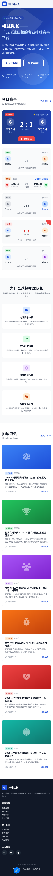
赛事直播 (5, 807)
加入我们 (5, 836)
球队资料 (5, 818)
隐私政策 (5, 840)
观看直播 (28, 138)
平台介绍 (5, 829)
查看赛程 (35, 63)
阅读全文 (44, 491)
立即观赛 (13, 63)
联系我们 (5, 833)
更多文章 (44, 435)
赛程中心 (5, 811)
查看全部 (44, 100)
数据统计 (5, 814)
